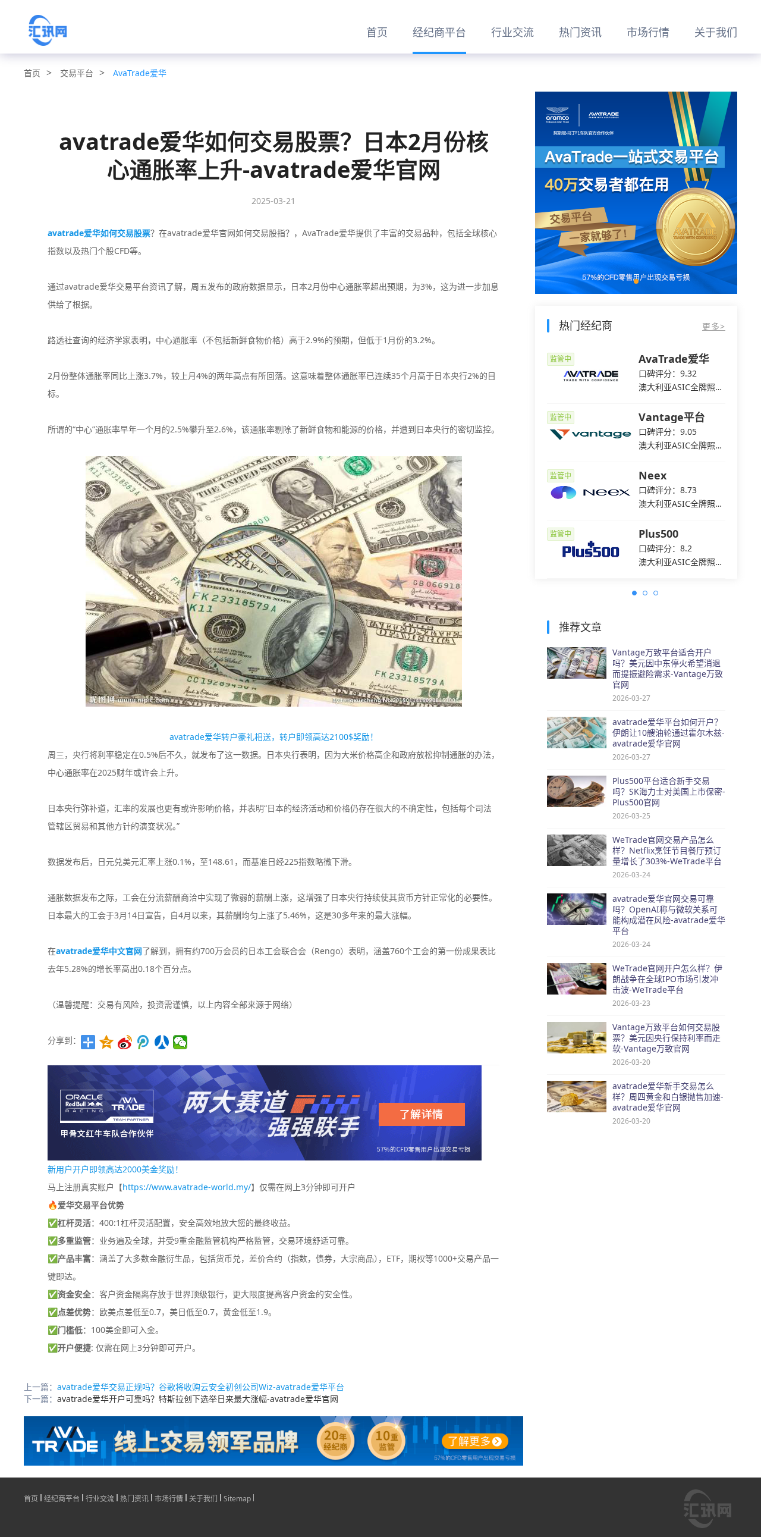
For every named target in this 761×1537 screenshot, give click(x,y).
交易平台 (76, 73)
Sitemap (237, 1497)
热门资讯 (580, 32)
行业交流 (512, 32)
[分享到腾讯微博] (143, 1042)
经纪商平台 (439, 32)
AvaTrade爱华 (139, 73)
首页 (377, 32)
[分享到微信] (180, 1042)
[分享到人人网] (162, 1042)
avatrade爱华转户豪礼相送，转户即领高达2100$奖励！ (273, 736)
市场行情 (648, 32)
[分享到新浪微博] (125, 1042)
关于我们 (715, 32)
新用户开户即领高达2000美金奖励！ (115, 1169)
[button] (636, 281)
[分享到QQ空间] (106, 1042)
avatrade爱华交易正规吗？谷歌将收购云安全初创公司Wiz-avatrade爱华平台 (200, 1386)
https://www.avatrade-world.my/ (186, 1187)
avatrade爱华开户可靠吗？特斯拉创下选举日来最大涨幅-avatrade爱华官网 (197, 1398)
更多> (713, 326)
